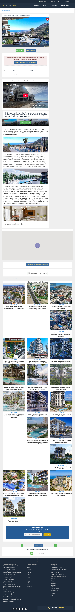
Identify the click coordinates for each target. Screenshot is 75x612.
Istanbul (29, 566)
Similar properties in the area (12, 278)
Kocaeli (28, 581)
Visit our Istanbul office (56, 567)
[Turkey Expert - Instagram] (16, 609)
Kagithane (53, 580)
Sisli (51, 595)
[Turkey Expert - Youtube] (13, 609)
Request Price (31, 50)
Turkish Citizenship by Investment (12, 572)
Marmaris (29, 586)
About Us (45, 5)
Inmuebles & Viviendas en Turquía (12, 599)
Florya (52, 581)
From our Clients (54, 572)
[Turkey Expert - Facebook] (19, 609)
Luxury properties (7, 576)
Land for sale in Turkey (9, 584)
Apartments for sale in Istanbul (11, 566)
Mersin (28, 576)
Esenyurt (52, 592)
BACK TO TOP (58, 560)
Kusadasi (29, 567)
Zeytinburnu (53, 583)
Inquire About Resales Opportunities (25, 62)
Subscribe (47, 534)
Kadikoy (52, 593)
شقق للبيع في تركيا (7, 596)
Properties (36, 5)
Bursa (28, 577)
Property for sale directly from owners (13, 598)
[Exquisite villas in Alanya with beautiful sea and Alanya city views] (55, 545)
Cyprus (28, 579)
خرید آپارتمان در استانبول (9, 594)
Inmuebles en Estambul (9, 601)
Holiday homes (7, 577)
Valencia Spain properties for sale (12, 586)
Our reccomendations (8, 579)
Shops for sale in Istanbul (9, 569)
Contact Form (53, 571)
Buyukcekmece (54, 590)
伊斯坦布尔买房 (7, 591)
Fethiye (29, 582)
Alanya (28, 574)
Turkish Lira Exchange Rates (57, 574)
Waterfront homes (7, 581)
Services (54, 5)
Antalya (29, 569)
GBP (67, 1)
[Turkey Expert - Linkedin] (26, 609)
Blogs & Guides (65, 5)
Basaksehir (53, 585)
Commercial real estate (9, 574)
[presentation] (4, 31)
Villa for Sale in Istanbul (9, 567)
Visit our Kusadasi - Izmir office (58, 569)
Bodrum (29, 572)
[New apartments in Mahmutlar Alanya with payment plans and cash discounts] (22, 545)
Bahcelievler (53, 597)
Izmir (28, 571)
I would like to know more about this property (37, 264)
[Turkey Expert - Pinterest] (23, 609)
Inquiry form (53, 566)
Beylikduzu (53, 578)
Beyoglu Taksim (54, 588)
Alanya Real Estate (5, 10)
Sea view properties (8, 582)
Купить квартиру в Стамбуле (10, 593)
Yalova (28, 584)
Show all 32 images (25, 122)
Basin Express (54, 587)
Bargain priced (7, 571)
